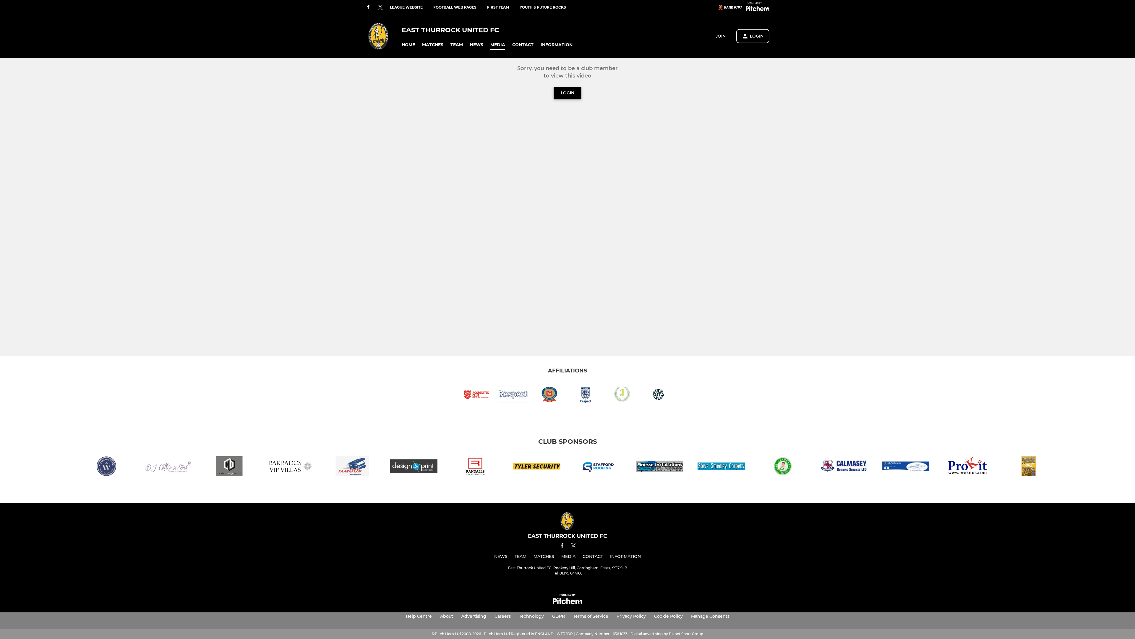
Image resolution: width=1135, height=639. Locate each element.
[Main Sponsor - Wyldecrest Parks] (106, 467)
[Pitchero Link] (757, 9)
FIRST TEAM (498, 7)
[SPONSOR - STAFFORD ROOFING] (598, 467)
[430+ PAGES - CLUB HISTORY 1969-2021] (1028, 467)
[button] (408, 45)
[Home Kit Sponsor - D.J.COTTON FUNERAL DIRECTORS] (168, 467)
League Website (406, 7)
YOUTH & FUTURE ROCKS (543, 7)
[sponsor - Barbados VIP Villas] (290, 467)
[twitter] (380, 7)
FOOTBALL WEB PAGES (454, 7)
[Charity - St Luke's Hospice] (905, 467)
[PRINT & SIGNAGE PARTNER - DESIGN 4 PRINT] (413, 467)
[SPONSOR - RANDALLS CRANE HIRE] (475, 467)
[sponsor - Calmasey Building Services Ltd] (844, 467)
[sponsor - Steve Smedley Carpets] (721, 467)
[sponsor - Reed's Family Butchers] (782, 467)
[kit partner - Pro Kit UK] (967, 467)
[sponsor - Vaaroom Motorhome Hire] (352, 467)
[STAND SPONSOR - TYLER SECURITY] (536, 467)
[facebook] (368, 7)
